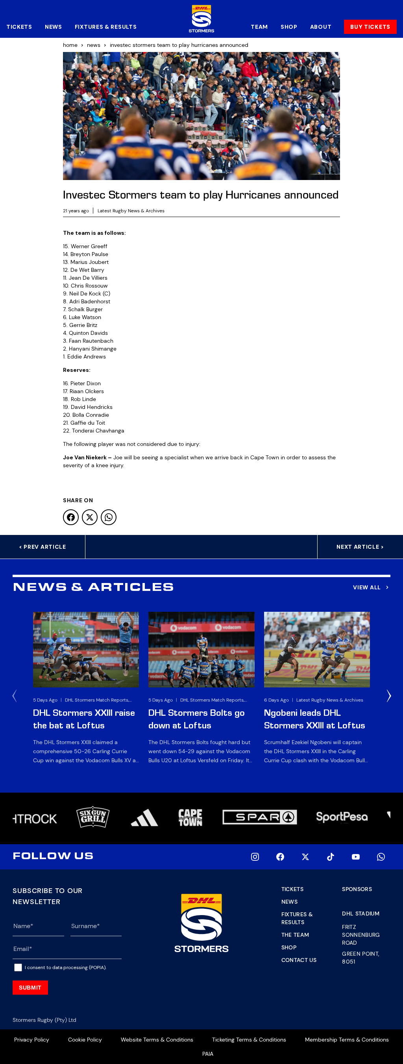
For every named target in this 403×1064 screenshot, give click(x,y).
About (321, 26)
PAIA (207, 1053)
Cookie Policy (85, 1039)
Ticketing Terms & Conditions (249, 1039)
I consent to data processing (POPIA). (65, 967)
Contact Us (299, 960)
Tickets (19, 26)
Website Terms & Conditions (157, 1039)
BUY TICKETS (370, 26)
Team (259, 26)
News (53, 26)
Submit (30, 987)
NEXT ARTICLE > (360, 546)
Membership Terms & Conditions (347, 1039)
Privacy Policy (31, 1039)
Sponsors (357, 889)
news (93, 44)
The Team (295, 934)
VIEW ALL (367, 587)
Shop (289, 26)
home (70, 44)
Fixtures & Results (106, 26)
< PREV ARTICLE (42, 546)
